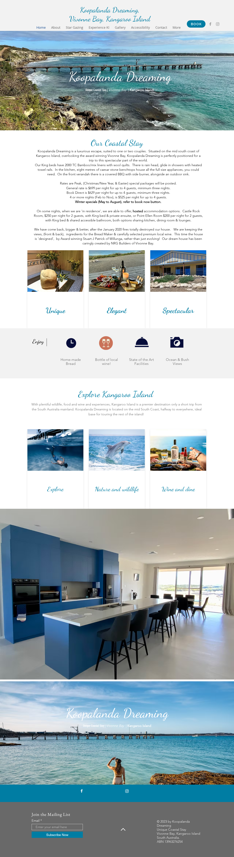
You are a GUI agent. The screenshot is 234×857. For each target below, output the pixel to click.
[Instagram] (217, 24)
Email (35, 820)
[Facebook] (210, 24)
